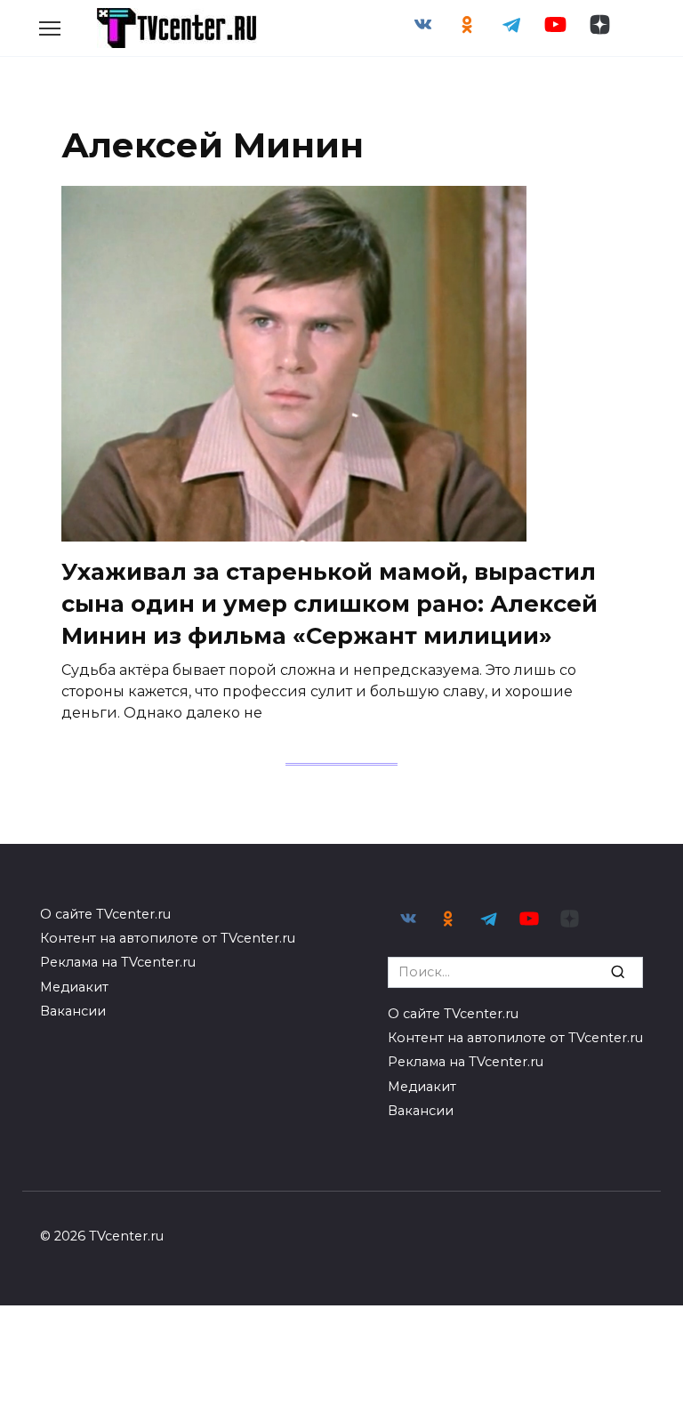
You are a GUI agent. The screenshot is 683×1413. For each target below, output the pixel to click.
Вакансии (73, 1011)
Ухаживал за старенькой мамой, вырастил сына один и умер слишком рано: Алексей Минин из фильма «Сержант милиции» (329, 603)
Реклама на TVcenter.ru (118, 962)
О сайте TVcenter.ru (105, 914)
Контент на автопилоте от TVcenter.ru (167, 938)
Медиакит (74, 987)
